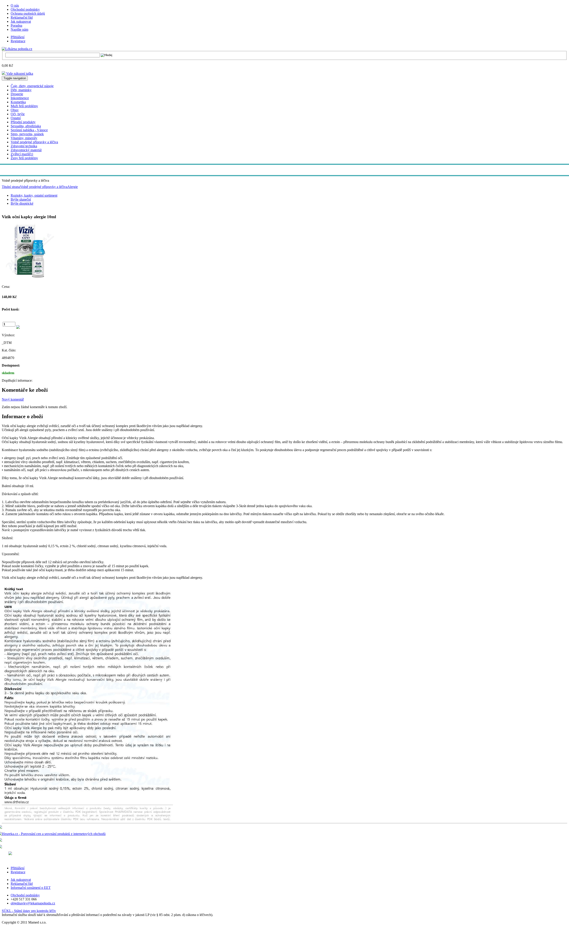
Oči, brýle (18, 114)
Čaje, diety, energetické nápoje (32, 86)
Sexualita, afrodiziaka (26, 126)
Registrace (18, 41)
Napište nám (19, 29)
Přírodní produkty (23, 122)
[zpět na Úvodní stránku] (17, 48)
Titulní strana (11, 187)
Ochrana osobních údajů (28, 13)
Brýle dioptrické (22, 203)
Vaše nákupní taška (19, 73)
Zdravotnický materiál (26, 150)
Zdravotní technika (24, 146)
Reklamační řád (22, 17)
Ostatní (16, 118)
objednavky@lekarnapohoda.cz (33, 903)
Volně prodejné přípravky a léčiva (34, 142)
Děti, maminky (21, 90)
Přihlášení (17, 37)
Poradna (16, 25)
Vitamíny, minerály (24, 138)
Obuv (15, 110)
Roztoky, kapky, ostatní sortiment (34, 195)
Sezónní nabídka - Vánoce (29, 130)
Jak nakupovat (21, 21)
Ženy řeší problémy (24, 158)
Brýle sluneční (21, 199)
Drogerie (17, 94)
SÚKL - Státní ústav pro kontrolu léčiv (29, 911)
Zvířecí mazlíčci (22, 154)
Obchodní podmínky (25, 9)
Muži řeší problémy (24, 106)
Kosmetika (18, 102)
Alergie (72, 187)
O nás (15, 5)
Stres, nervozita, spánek (27, 134)
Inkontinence (20, 98)
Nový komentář (13, 399)
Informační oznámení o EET (31, 888)
